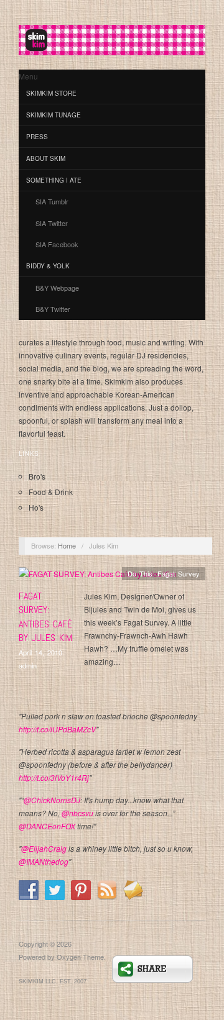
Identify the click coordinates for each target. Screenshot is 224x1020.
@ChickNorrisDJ (52, 800)
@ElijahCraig (44, 848)
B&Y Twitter (52, 309)
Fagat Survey (178, 573)
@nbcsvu (77, 813)
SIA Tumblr (51, 201)
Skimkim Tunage (53, 115)
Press (37, 136)
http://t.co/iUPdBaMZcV (57, 729)
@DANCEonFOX (47, 826)
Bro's (37, 476)
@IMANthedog (43, 861)
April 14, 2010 (40, 652)
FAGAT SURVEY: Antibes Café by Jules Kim (45, 617)
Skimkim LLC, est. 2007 (52, 981)
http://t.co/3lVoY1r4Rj (54, 777)
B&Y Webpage (57, 288)
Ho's (36, 507)
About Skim (45, 158)
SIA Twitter (51, 223)
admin (28, 665)
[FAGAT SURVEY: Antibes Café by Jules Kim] (97, 576)
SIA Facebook (56, 244)
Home (67, 545)
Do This (140, 573)
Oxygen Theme (80, 957)
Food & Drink (51, 491)
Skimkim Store (51, 93)
